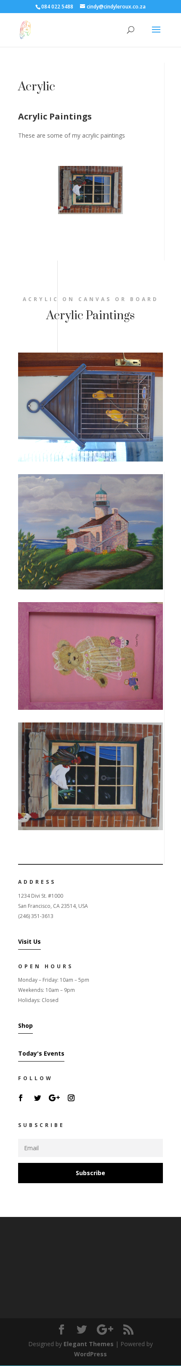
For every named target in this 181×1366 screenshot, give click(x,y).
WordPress (90, 1354)
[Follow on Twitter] (37, 1098)
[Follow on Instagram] (71, 1098)
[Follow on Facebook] (20, 1098)
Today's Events (41, 1053)
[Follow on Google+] (54, 1098)
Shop (25, 1025)
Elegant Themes (89, 1344)
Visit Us (29, 941)
